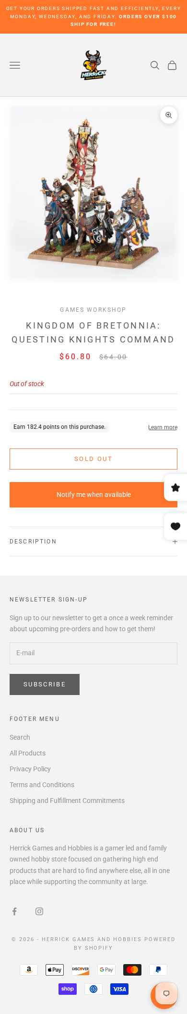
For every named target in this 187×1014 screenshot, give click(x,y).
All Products (28, 753)
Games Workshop (93, 310)
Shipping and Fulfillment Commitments (67, 800)
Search (20, 737)
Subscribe (44, 684)
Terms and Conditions (42, 785)
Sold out (93, 458)
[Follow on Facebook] (14, 911)
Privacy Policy (30, 769)
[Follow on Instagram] (39, 911)
